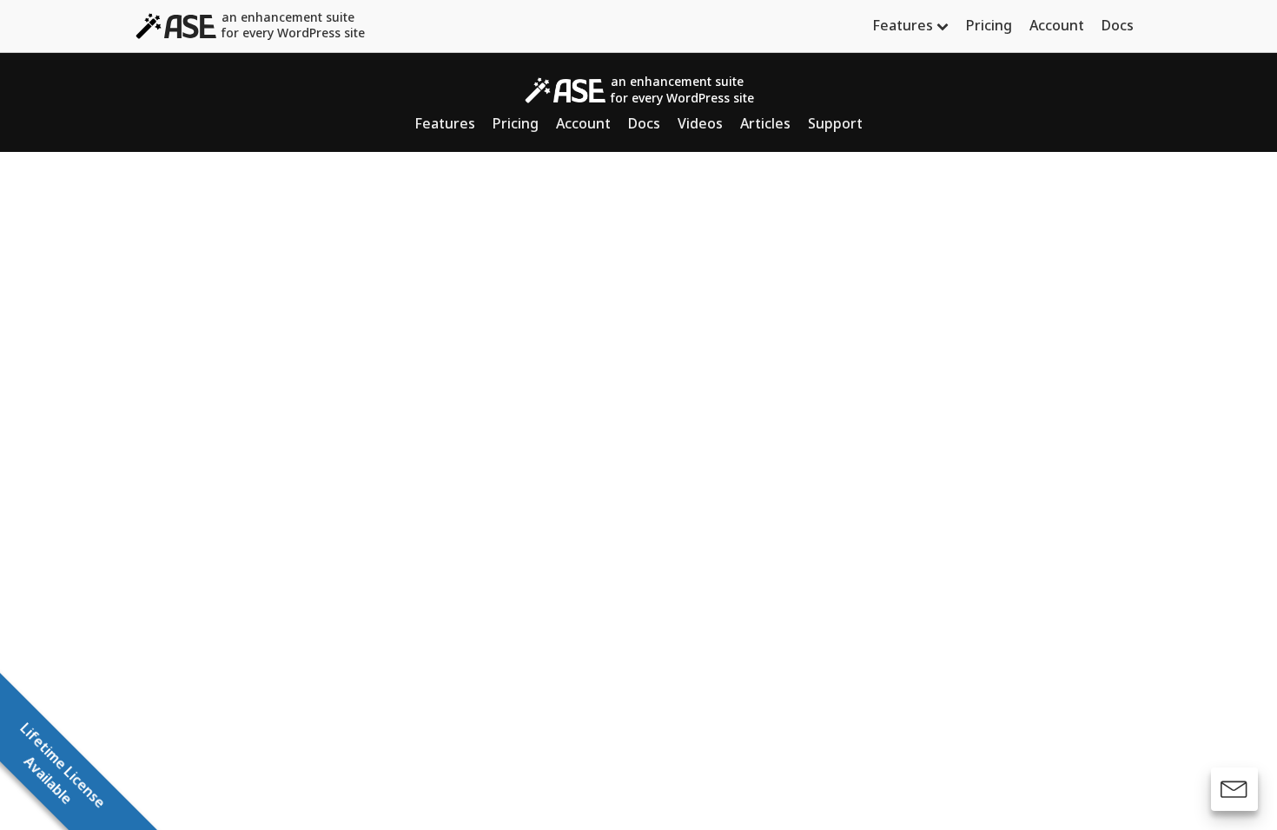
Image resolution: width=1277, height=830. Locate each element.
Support (835, 123)
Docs (1118, 25)
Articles (765, 123)
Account (1056, 25)
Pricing (989, 25)
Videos (700, 123)
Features (902, 25)
